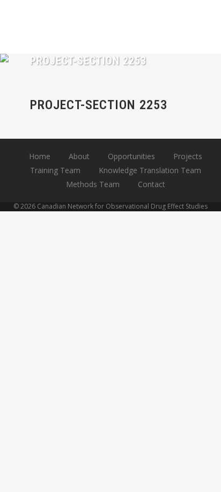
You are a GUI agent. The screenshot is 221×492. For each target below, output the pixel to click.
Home (39, 156)
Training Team (55, 170)
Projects (187, 156)
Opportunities (131, 156)
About (79, 156)
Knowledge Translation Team (150, 170)
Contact (151, 184)
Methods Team (93, 184)
